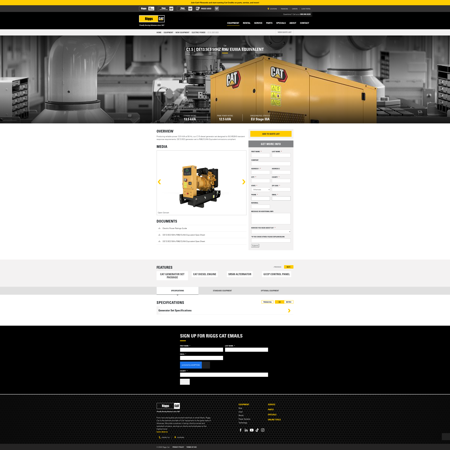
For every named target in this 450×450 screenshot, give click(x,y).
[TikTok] (257, 430)
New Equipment (182, 32)
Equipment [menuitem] (233, 23)
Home (159, 32)
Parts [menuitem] (269, 23)
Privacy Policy (178, 447)
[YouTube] (252, 430)
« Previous (161, 182)
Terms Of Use (191, 447)
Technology (243, 422)
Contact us (165, 437)
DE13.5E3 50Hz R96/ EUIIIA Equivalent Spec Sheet (184, 235)
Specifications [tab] (177, 290)
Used (240, 412)
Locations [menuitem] (273, 9)
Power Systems (244, 419)
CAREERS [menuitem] (295, 9)
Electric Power (198, 32)
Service (271, 404)
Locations (180, 437)
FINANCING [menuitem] (284, 9)
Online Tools (274, 419)
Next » (241, 182)
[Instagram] (263, 430)
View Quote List (284, 32)
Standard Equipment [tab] (222, 290)
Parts (271, 409)
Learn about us (162, 432)
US (280, 302)
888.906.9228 (305, 14)
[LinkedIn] (246, 430)
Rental (241, 415)
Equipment (168, 32)
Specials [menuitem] (281, 23)
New (240, 408)
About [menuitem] (292, 23)
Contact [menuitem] (304, 23)
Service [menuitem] (258, 23)
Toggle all (267, 302)
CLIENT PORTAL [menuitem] (306, 9)
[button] (172, 275)
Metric (288, 302)
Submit (255, 245)
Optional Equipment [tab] (270, 290)
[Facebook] (241, 430)
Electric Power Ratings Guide (175, 228)
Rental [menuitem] (246, 23)
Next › (289, 267)
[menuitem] (146, 9)
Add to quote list (271, 134)
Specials (272, 414)
